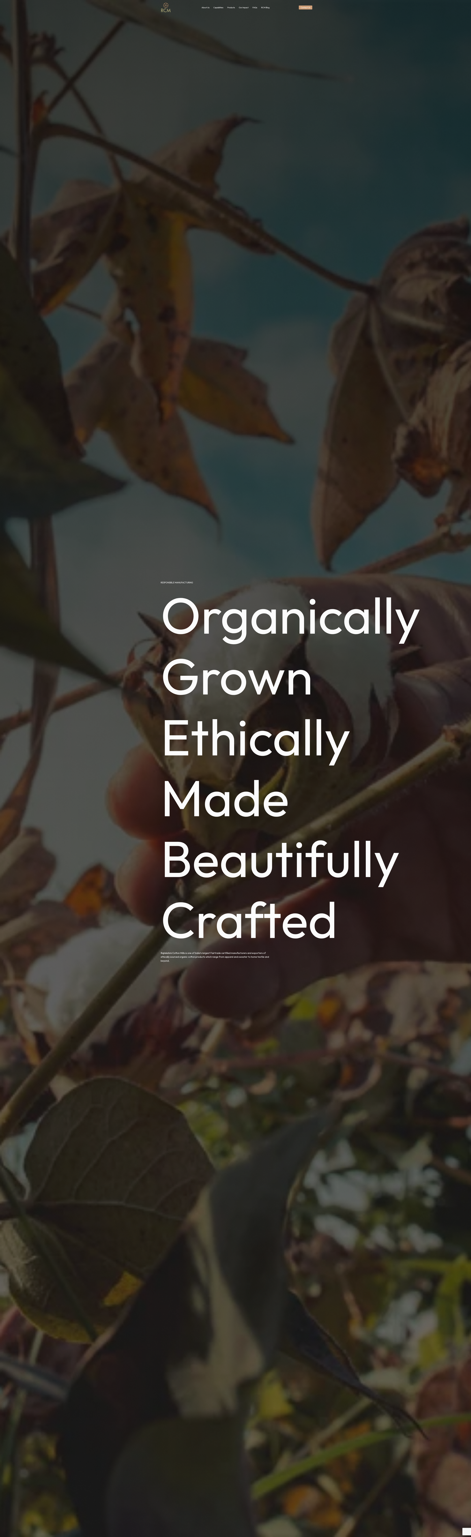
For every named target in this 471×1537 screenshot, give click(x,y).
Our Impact (244, 7)
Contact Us (305, 7)
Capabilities (218, 7)
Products (231, 7)
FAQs (254, 7)
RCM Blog (265, 7)
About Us (205, 7)
